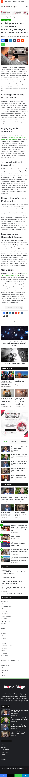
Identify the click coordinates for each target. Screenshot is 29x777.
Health (4, 638)
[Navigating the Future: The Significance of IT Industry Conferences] (21, 393)
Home (3, 17)
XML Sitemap (4, 762)
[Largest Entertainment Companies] (21, 374)
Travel (3, 672)
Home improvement (7, 640)
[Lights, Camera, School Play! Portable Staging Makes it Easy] (5, 544)
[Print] (7, 316)
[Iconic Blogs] (10, 6)
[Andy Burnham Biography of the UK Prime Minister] (5, 464)
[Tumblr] (13, 313)
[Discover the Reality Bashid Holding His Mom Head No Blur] (5, 552)
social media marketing (14, 308)
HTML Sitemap (5, 749)
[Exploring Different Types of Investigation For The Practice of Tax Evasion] (7, 393)
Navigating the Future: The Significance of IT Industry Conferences (20, 401)
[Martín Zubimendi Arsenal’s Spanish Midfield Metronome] (5, 449)
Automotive (5, 601)
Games (4, 631)
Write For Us (4, 759)
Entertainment (6, 621)
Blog (3, 604)
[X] (7, 313)
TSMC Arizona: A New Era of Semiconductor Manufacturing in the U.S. (19, 559)
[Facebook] (4, 313)
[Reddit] (19, 313)
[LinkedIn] (10, 313)
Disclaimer (4, 747)
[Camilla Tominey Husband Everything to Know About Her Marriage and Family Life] (5, 528)
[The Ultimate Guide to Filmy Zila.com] (5, 537)
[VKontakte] (22, 313)
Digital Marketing (10, 17)
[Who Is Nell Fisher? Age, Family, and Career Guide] (5, 478)
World (3, 675)
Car (3, 608)
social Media (5, 665)
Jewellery (4, 643)
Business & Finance (7, 606)
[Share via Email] (4, 316)
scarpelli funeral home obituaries (10, 660)
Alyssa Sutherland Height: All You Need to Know (21, 514)
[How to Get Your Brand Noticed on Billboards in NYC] (7, 375)
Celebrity (4, 611)
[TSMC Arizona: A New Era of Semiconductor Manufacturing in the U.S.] (5, 559)
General (4, 636)
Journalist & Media (7, 645)
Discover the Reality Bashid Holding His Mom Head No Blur (19, 551)
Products (4, 653)
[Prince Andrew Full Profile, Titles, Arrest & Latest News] (5, 457)
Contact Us (4, 754)
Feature (4, 626)
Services (4, 663)
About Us (3, 757)
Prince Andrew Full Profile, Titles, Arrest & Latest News (21, 497)
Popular (13, 441)
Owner (3, 36)
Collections (5, 613)
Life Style (4, 648)
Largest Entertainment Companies (19, 381)
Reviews (4, 658)
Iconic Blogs (14, 771)
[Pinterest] (16, 313)
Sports (4, 668)
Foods (3, 628)
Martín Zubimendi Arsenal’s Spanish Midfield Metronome (19, 448)
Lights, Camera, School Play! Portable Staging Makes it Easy (18, 543)
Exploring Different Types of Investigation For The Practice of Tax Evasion (7, 401)
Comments (23, 441)
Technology (5, 670)
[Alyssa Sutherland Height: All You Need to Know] (5, 471)
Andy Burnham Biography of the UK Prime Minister (7, 514)
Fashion (4, 623)
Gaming (4, 633)
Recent (5, 441)
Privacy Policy (5, 752)
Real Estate (5, 655)
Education (4, 618)
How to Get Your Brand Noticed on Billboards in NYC (6, 383)
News (3, 650)
